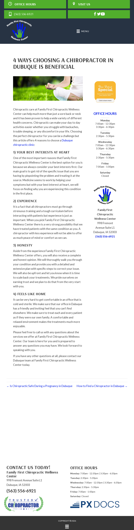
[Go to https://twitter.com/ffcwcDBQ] (99, 14)
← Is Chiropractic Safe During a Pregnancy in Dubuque (39, 386)
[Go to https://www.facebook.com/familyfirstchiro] (95, 14)
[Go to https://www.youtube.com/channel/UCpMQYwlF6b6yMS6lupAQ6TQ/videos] (103, 14)
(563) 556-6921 (105, 236)
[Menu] (67, 526)
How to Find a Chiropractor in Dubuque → (102, 386)
